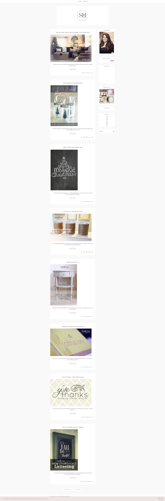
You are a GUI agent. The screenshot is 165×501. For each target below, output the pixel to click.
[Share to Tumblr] (88, 72)
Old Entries (78, 489)
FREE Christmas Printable (72, 147)
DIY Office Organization (72, 211)
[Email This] (81, 137)
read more (73, 69)
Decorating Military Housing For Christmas (73, 32)
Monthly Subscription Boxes (73, 326)
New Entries (68, 489)
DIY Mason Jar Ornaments (73, 83)
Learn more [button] (45, 498)
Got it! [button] (160, 498)
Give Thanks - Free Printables (73, 377)
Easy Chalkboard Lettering (72, 427)
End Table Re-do (73, 262)
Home (80, 1)
